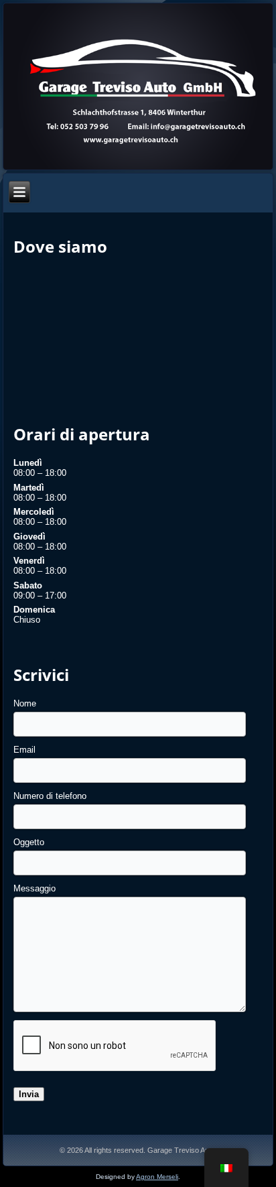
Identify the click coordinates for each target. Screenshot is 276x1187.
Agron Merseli (157, 1176)
